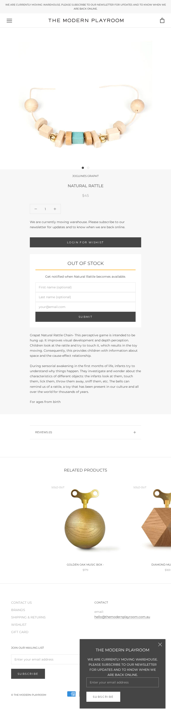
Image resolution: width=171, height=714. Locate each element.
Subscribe (103, 696)
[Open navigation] (9, 21)
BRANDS (18, 610)
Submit (85, 316)
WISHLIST (18, 625)
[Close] (160, 644)
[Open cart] (162, 20)
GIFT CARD (19, 632)
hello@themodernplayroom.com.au (122, 617)
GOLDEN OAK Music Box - (85, 564)
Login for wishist (85, 242)
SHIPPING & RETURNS (28, 617)
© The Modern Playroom (28, 694)
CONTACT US (21, 603)
